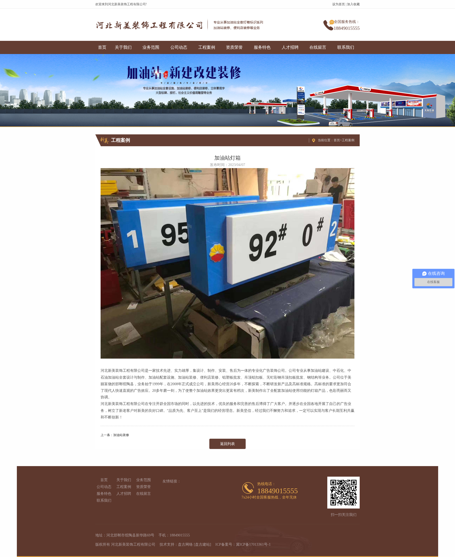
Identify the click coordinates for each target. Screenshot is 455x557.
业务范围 (150, 47)
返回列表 (227, 444)
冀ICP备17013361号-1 (253, 544)
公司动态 (178, 47)
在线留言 (317, 47)
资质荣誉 (234, 47)
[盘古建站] (202, 544)
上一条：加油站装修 (115, 435)
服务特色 (262, 47)
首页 (102, 47)
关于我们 (123, 47)
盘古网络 (185, 544)
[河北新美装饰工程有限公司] (181, 25)
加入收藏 (353, 4)
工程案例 (206, 47)
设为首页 (338, 4)
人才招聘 (290, 47)
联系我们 (345, 47)
